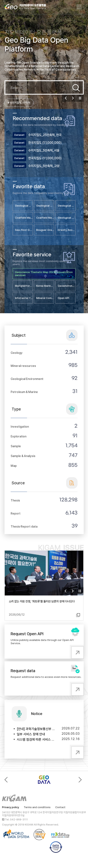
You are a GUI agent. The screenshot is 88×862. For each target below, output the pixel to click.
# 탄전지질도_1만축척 (19, 102)
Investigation (20, 426)
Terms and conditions (37, 807)
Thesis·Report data (24, 526)
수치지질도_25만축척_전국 (44, 135)
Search (76, 88)
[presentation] (7, 779)
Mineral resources (23, 365)
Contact (60, 807)
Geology (17, 352)
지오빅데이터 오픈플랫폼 (29, 7)
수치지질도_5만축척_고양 (43, 166)
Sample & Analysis (23, 456)
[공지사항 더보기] (77, 752)
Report (15, 513)
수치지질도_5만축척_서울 (43, 150)
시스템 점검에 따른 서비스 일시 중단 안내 (36, 739)
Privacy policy (10, 807)
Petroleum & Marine (24, 392)
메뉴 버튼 (79, 6)
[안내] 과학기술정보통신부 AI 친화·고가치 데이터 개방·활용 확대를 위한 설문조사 (36, 729)
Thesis (15, 500)
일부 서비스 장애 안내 (31, 734)
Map (14, 465)
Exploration (18, 436)
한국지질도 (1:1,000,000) (45, 143)
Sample (16, 446)
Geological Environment (27, 379)
